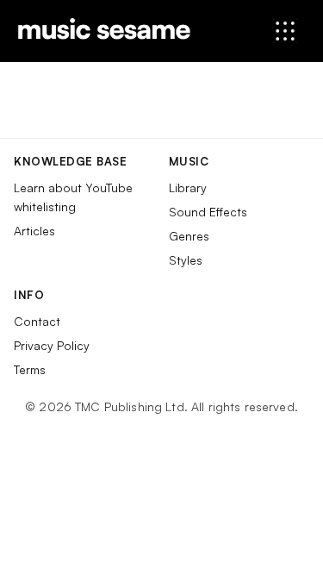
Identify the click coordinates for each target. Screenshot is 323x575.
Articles (34, 230)
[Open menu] (285, 31)
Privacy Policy (52, 345)
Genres (189, 235)
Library (188, 187)
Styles (185, 260)
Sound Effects (208, 211)
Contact (37, 321)
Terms (30, 369)
